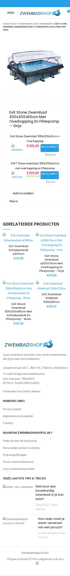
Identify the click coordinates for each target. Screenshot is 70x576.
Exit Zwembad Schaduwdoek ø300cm (18, 250)
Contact (8, 423)
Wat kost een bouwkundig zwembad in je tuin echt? (49, 492)
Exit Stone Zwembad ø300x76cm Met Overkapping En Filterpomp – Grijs (51, 263)
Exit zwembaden (43, 23)
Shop (14, 23)
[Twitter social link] (31, 3)
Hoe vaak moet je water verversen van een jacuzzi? (51, 523)
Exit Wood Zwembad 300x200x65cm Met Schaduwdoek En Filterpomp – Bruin (18, 311)
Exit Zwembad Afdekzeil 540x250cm (51, 298)
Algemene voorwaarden (18, 416)
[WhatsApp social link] (39, 3)
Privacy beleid (12, 409)
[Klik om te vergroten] (9, 93)
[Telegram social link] (43, 3)
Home (6, 23)
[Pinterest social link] (35, 3)
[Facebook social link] (26, 3)
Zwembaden (25, 23)
